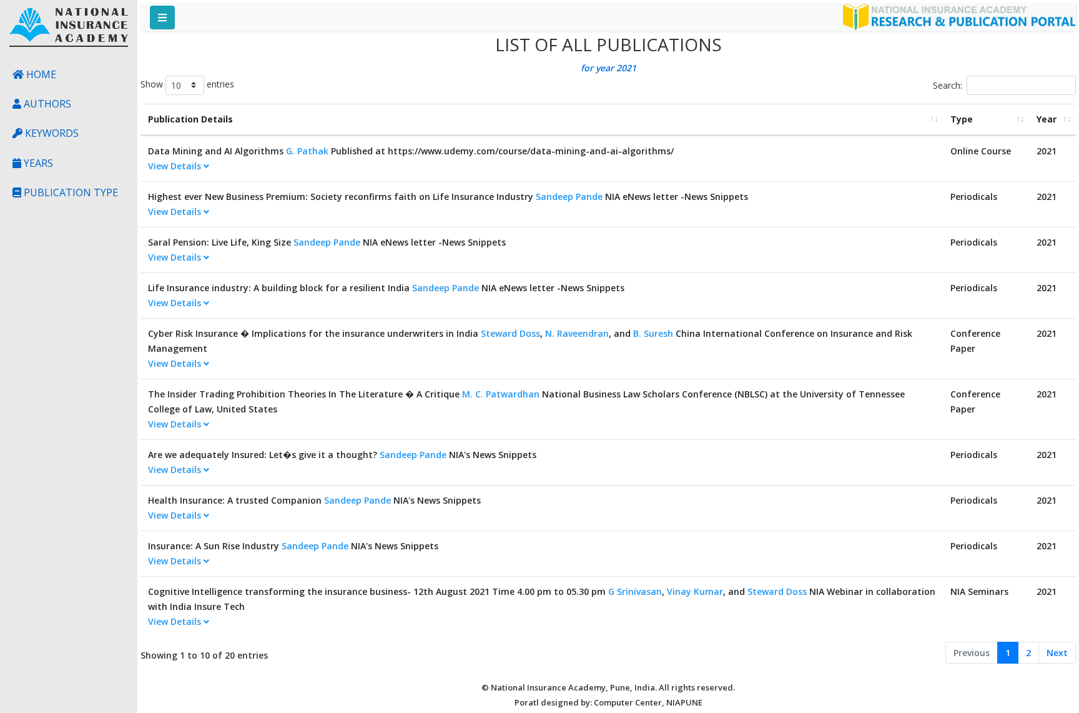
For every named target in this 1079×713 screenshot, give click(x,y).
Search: (947, 85)
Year (1047, 119)
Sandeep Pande (569, 196)
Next (1057, 653)
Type (961, 119)
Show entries (187, 84)
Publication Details (190, 119)
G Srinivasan (635, 591)
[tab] (541, 166)
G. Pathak (307, 151)
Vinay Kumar (695, 591)
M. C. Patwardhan (501, 394)
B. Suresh (653, 333)
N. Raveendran (577, 333)
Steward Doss (510, 333)
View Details (176, 166)
